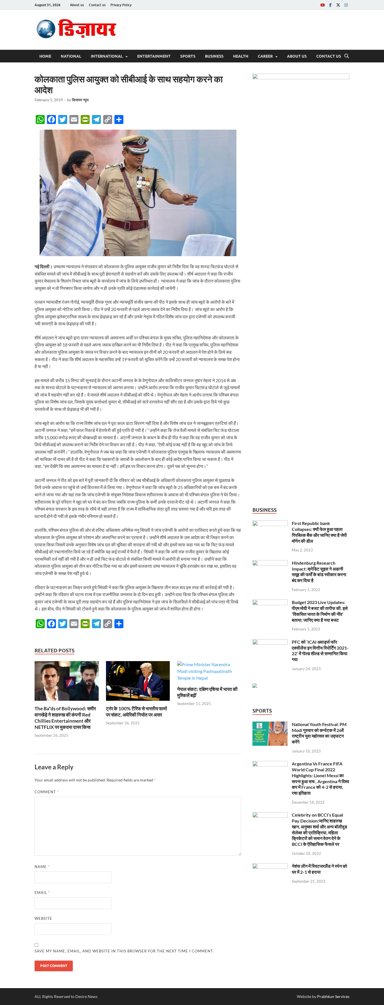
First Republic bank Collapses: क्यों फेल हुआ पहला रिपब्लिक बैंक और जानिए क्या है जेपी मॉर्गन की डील (319, 531)
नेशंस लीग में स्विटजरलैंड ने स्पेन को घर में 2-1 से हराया (319, 869)
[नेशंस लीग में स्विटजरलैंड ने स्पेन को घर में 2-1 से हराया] (270, 866)
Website (43, 918)
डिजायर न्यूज (80, 100)
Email (42, 892)
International (107, 56)
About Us (297, 56)
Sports (187, 56)
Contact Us (328, 56)
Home (45, 56)
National (71, 56)
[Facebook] (330, 5)
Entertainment (154, 56)
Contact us (97, 5)
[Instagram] (346, 5)
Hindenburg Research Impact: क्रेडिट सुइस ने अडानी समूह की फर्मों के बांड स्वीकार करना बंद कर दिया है (319, 571)
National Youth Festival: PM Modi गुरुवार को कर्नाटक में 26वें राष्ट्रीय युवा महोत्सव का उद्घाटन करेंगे (319, 733)
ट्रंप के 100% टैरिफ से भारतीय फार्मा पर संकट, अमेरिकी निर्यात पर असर (136, 712)
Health (240, 56)
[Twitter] (338, 5)
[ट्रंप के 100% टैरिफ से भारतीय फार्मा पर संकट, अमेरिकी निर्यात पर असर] (138, 682)
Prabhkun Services (333, 996)
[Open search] (346, 56)
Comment (47, 792)
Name (42, 866)
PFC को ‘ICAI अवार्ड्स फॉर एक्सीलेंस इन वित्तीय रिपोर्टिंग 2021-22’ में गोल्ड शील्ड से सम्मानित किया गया (320, 650)
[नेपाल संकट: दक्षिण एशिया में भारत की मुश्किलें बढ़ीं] (209, 673)
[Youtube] (322, 5)
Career (265, 56)
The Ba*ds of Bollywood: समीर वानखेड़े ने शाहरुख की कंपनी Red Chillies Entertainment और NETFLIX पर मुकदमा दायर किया (65, 718)
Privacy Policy (121, 5)
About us (77, 5)
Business (214, 56)
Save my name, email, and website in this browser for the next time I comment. (124, 951)
